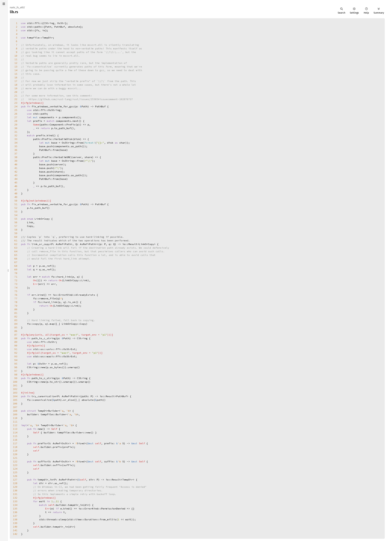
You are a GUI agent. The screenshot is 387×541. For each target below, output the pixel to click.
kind (41, 294)
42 (15, 171)
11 (15, 59)
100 (15, 381)
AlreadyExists (85, 294)
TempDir (127, 479)
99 (15, 378)
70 (15, 273)
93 (15, 356)
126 (15, 475)
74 (15, 287)
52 (15, 207)
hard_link (64, 276)
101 (15, 385)
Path (48, 26)
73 (15, 283)
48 (15, 193)
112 (15, 425)
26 (15, 113)
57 (15, 225)
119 (15, 450)
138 (15, 519)
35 (15, 146)
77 (15, 298)
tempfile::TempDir (40, 37)
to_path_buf (38, 207)
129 (15, 486)
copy (36, 323)
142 (15, 533)
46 (15, 186)
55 (15, 218)
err (53, 283)
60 (15, 236)
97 (15, 370)
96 (15, 367)
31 (15, 131)
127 (15, 479)
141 (15, 530)
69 (15, 269)
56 (15, 222)
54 (15, 215)
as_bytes (56, 367)
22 (15, 99)
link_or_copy (41, 244)
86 (15, 331)
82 (15, 316)
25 (15, 110)
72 (15, 280)
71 (15, 276)
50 (15, 200)
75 (15, 291)
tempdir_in (60, 526)
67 (15, 262)
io (43, 30)
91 (15, 349)
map (52, 323)
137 (15, 515)
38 (15, 157)
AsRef (59, 244)
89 (15, 341)
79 (15, 305)
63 (15, 247)
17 (15, 81)
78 (15, 302)
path (57, 399)
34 (15, 142)
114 (15, 432)
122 (15, 461)
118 (15, 446)
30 (15, 128)
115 (15, 436)
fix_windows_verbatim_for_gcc (53, 204)
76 (15, 294)
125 (15, 472)
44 (15, 178)
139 (15, 523)
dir (50, 483)
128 (15, 483)
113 (15, 428)
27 (15, 117)
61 (15, 240)
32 (15, 135)
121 (15, 457)
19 (15, 88)
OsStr (61, 23)
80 (15, 309)
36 (15, 149)
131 (15, 494)
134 (15, 504)
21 (15, 95)
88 (15, 338)
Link (84, 280)
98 (15, 374)
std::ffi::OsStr (44, 341)
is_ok (71, 302)
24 (15, 106)
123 (15, 465)
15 (15, 73)
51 (15, 204)
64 (15, 251)
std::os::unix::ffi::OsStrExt (54, 349)
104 (15, 396)
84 (15, 323)
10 (15, 55)
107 (15, 407)
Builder (61, 414)
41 (15, 168)
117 (15, 443)
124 (15, 468)
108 (15, 410)
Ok (34, 280)
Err (35, 283)
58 (15, 229)
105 (15, 399)
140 (15, 526)
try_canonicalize (44, 396)
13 (15, 66)
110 (15, 417)
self (36, 446)
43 (15, 175)
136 (15, 512)
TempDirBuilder (48, 410)
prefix (57, 446)
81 (15, 312)
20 (15, 91)
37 (15, 153)
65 (15, 254)
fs (37, 30)
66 (15, 258)
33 (15, 139)
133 (15, 501)
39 (15, 160)
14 (15, 70)
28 (15, 120)
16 (15, 77)
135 (15, 508)
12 (15, 62)
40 (15, 164)
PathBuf (59, 26)
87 (15, 334)
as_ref (46, 265)
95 (15, 363)
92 (15, 352)
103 (15, 392)
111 (15, 421)
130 (15, 490)
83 (15, 320)
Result (132, 244)
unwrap (72, 367)
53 (15, 211)
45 (15, 182)
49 (15, 196)
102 (15, 389)
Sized (81, 443)
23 (15, 102)
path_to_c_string (44, 338)
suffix (57, 465)
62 (15, 244)
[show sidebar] (3, 3)
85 (15, 327)
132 (15, 497)
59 (15, 233)
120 (15, 454)
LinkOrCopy (42, 218)
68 (15, 265)
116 (15, 439)
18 (15, 84)
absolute (74, 26)
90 (15, 345)
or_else (68, 399)
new (43, 367)
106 (15, 403)
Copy (83, 323)
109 (15, 414)
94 (15, 360)
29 (15, 124)
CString (49, 23)
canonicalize (42, 399)
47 (15, 189)
